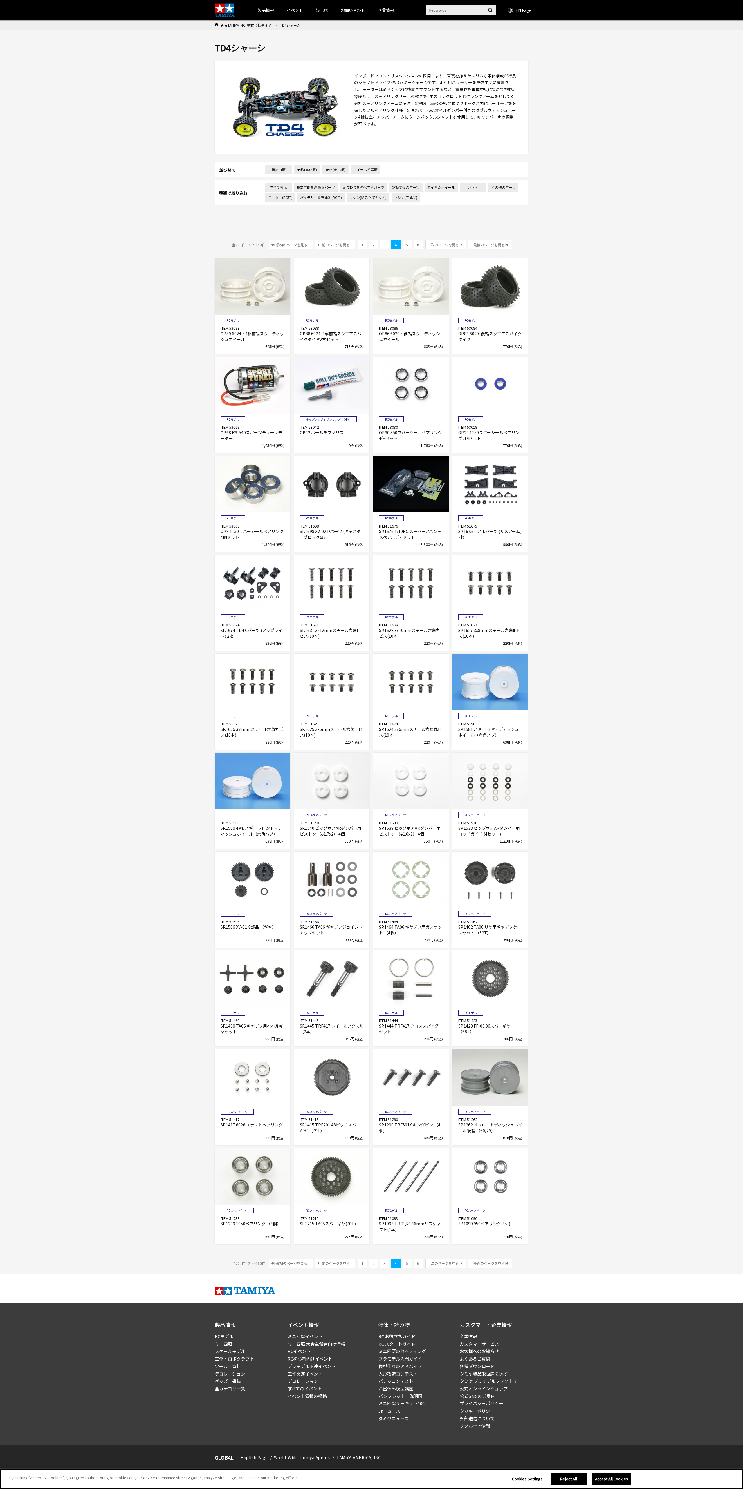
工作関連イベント (305, 1374)
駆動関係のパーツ (406, 187)
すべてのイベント (305, 1388)
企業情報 (468, 1336)
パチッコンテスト (395, 1381)
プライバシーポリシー (481, 1403)
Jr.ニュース (389, 1411)
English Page (254, 1457)
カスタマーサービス (479, 1344)
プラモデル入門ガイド (400, 1359)
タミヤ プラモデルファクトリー (491, 1381)
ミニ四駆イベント (305, 1336)
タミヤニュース (393, 1418)
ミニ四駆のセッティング (402, 1351)
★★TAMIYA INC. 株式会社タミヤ (246, 25)
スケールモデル (230, 1351)
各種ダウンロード (477, 1366)
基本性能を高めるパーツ (316, 187)
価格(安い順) (335, 169)
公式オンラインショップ (484, 1388)
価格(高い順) (307, 169)
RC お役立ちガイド (396, 1336)
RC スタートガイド (396, 1344)
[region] (371, 1479)
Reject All (568, 1478)
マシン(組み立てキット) (368, 197)
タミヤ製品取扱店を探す (484, 1374)
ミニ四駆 (223, 1344)
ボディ (473, 187)
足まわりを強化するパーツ (363, 187)
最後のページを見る (489, 244)
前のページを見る (336, 244)
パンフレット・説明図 (400, 1396)
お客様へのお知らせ (479, 1351)
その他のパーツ (503, 187)
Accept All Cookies (611, 1478)
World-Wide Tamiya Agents (302, 1457)
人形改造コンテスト (398, 1374)
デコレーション (230, 1374)
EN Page (523, 10)
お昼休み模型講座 (395, 1388)
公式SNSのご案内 (477, 1396)
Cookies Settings (527, 1478)
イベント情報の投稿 (307, 1396)
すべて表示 (278, 187)
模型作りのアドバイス (400, 1366)
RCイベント (299, 1351)
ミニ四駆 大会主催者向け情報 (316, 1344)
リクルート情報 (475, 1426)
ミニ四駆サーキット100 (401, 1403)
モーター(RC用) (280, 197)
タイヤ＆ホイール (441, 187)
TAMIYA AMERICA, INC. (359, 1457)
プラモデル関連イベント (312, 1366)
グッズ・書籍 (228, 1381)
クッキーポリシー (477, 1411)
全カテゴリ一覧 (230, 1388)
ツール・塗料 (228, 1366)
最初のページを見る (291, 244)
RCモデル (224, 1336)
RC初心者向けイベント (310, 1359)
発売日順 (279, 169)
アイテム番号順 (366, 169)
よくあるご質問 (475, 1359)
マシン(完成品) (405, 197)
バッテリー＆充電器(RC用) (321, 197)
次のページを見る (445, 244)
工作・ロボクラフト (234, 1359)
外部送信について (477, 1418)
